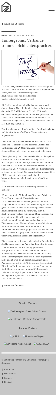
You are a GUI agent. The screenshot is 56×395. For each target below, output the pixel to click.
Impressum (9, 369)
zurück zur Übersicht (14, 24)
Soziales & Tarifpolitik (24, 35)
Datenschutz (10, 373)
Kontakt (8, 382)
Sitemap (8, 378)
